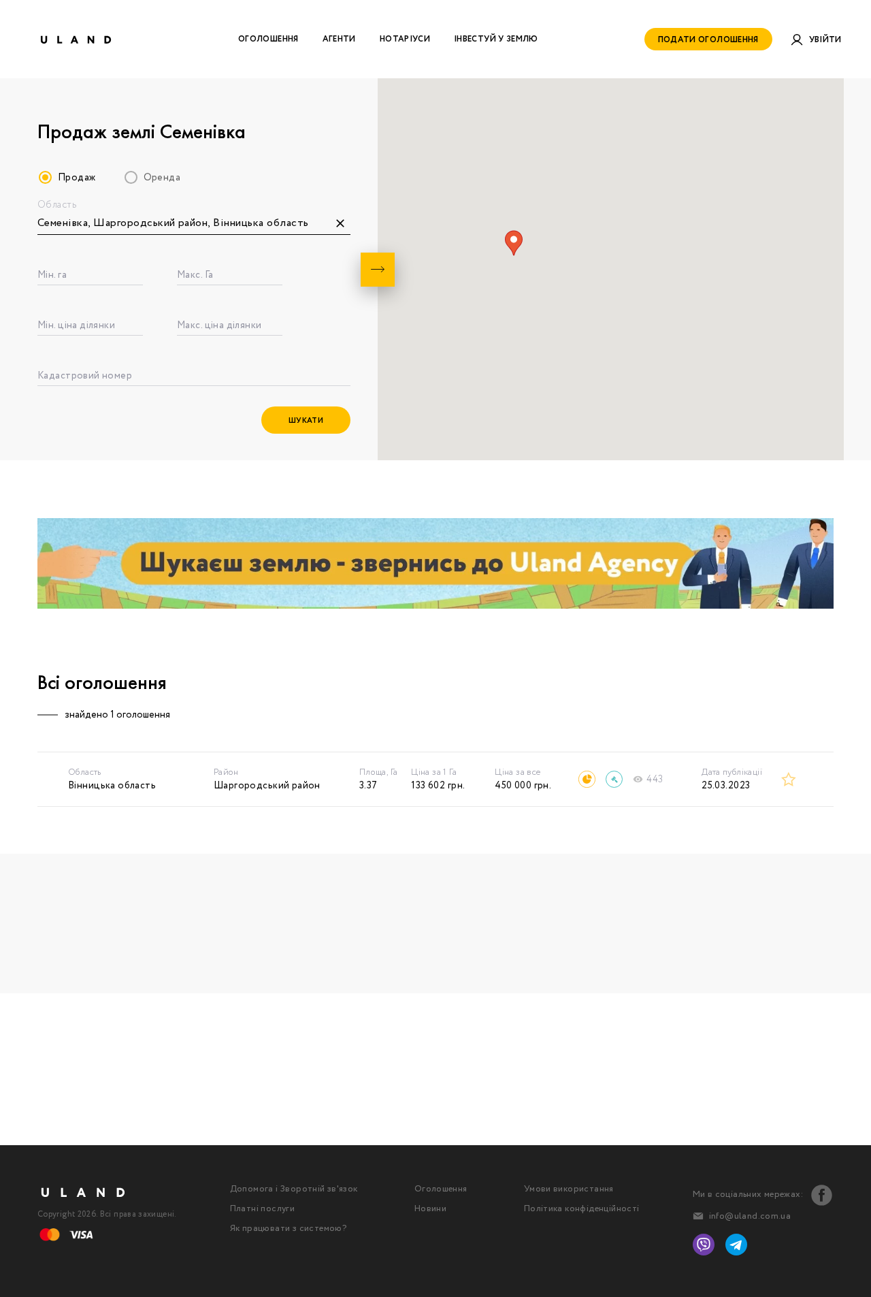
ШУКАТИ (306, 420)
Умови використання (569, 1189)
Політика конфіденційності (582, 1208)
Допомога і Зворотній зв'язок (294, 1189)
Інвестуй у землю (496, 39)
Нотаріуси (405, 39)
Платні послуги (262, 1208)
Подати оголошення (708, 40)
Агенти (339, 39)
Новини (430, 1208)
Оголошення (268, 39)
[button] (514, 243)
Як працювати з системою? (288, 1228)
